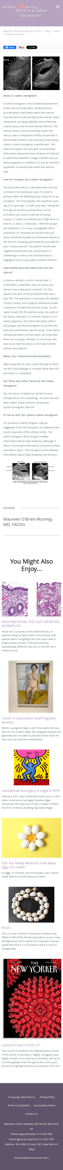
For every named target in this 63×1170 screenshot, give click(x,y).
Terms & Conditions (19, 1105)
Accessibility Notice (44, 1105)
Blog (48, 31)
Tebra (46, 1157)
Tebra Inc (30, 1097)
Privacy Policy (47, 1097)
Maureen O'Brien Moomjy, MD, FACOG (22, 31)
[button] (58, 7)
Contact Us (32, 1113)
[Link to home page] (26, 6)
